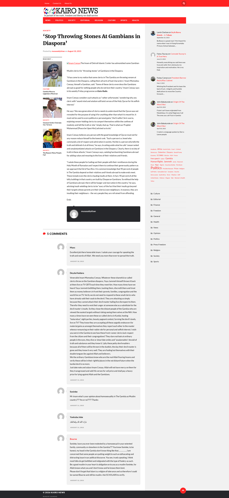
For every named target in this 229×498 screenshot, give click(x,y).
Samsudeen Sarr (162, 171)
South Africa (162, 175)
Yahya (152, 181)
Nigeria (162, 165)
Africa (159, 149)
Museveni (180, 162)
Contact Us (57, 3)
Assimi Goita (166, 149)
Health (135, 20)
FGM (171, 155)
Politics (59, 20)
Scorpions (170, 171)
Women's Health (180, 178)
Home (47, 3)
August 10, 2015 (74, 51)
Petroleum (179, 165)
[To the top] (183, 491)
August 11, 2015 (77, 380)
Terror (168, 175)
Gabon (162, 158)
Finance (157, 205)
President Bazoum (168, 168)
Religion (99, 20)
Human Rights (157, 161)
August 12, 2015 (77, 480)
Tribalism (174, 175)
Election (166, 155)
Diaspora (170, 152)
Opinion (157, 233)
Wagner (167, 178)
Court (173, 149)
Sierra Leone (154, 175)
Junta (174, 162)
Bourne (73, 439)
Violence (161, 178)
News (47, 20)
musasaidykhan (58, 51)
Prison (176, 168)
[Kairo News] (114, 12)
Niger (157, 165)
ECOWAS (160, 155)
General (157, 216)
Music (152, 165)
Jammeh (168, 161)
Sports (124, 20)
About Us (68, 3)
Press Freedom (160, 244)
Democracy (154, 152)
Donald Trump (178, 152)
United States (155, 178)
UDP (178, 175)
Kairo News (58, 492)
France (176, 155)
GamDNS (53, 496)
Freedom (157, 210)
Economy (153, 155)
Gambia (169, 158)
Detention (162, 152)
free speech (155, 158)
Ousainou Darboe (170, 165)
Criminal (178, 149)
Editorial (85, 20)
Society (71, 20)
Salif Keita (154, 171)
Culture (112, 20)
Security (176, 171)
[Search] (184, 3)
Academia (153, 149)
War (172, 178)
